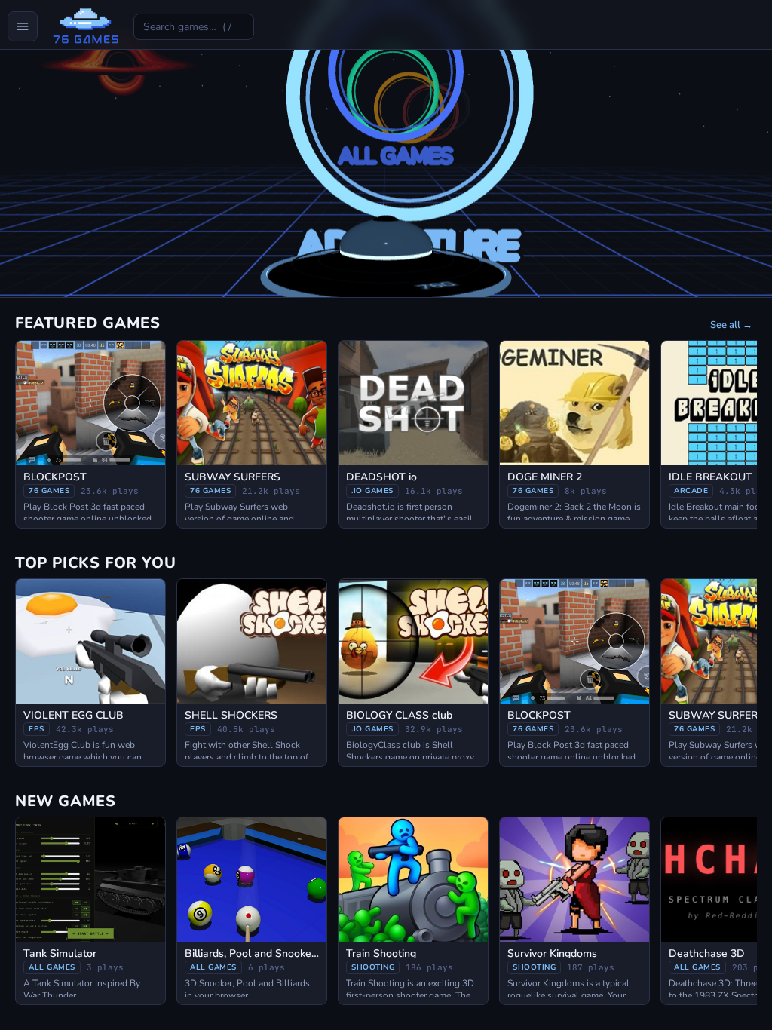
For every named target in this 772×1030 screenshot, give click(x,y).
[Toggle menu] (23, 26)
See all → (731, 325)
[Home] (85, 26)
